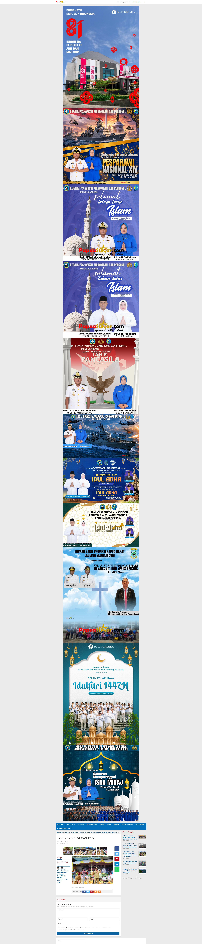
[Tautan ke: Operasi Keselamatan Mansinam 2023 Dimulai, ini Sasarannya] (62, 867)
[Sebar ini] (117, 848)
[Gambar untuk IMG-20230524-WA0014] (102, 851)
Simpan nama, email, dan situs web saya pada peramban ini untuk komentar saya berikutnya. (85, 927)
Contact (140, 878)
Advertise (125, 878)
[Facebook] (84, 892)
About (137, 877)
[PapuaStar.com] (61, 2)
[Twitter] (88, 892)
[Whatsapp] (117, 869)
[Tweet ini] (117, 854)
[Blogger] (95, 892)
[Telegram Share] (117, 864)
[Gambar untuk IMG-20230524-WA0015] (79, 851)
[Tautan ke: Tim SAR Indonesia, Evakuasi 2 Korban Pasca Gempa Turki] (58, 867)
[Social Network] (144, 2)
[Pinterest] (92, 892)
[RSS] (99, 892)
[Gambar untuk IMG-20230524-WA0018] (68, 851)
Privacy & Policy (132, 878)
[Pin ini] (117, 859)
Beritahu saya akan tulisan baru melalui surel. (72, 930)
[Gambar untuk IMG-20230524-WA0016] (90, 851)
